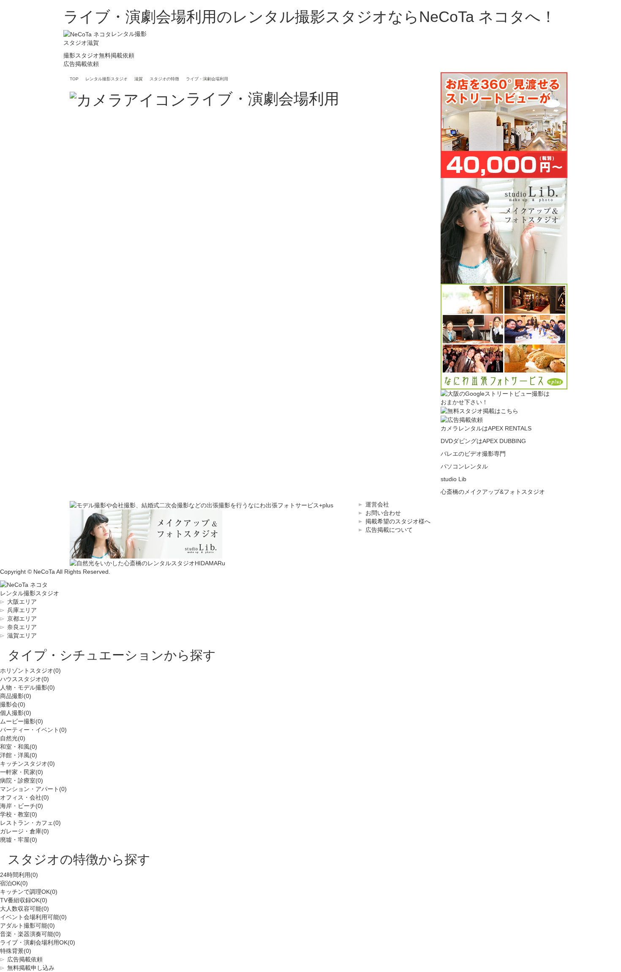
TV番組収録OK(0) (23, 900)
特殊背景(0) (15, 950)
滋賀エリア (21, 635)
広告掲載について (388, 529)
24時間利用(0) (19, 874)
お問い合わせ (382, 512)
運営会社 (376, 504)
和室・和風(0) (18, 746)
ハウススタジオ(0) (24, 679)
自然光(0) (12, 738)
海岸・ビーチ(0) (21, 805)
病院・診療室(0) (21, 780)
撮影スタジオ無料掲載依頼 (98, 55)
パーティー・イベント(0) (33, 729)
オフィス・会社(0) (24, 797)
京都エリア (21, 618)
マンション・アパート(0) (33, 789)
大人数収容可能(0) (24, 908)
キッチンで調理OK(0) (28, 891)
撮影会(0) (12, 704)
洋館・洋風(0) (18, 755)
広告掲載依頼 (81, 63)
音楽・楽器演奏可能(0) (30, 934)
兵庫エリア (21, 610)
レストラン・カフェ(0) (30, 822)
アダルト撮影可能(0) (27, 925)
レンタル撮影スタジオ (29, 593)
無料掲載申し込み (29, 967)
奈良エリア (21, 627)
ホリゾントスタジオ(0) (30, 670)
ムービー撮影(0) (21, 721)
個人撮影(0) (15, 712)
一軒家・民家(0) (21, 772)
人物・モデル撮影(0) (27, 687)
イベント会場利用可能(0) (33, 917)
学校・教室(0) (18, 814)
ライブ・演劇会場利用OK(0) (37, 942)
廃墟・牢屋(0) (18, 839)
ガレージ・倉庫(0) (24, 831)
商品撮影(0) (15, 696)
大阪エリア (21, 601)
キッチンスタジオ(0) (27, 763)
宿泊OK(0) (14, 883)
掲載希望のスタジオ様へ (397, 521)
